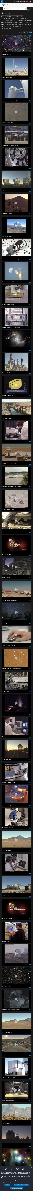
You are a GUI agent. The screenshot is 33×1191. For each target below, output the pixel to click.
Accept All (7, 1184)
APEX (22, 16)
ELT (28, 18)
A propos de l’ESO (11, 16)
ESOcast (3, 20)
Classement (25, 32)
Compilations (15, 18)
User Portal (22, 1)
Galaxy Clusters (17, 22)
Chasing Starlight (6, 18)
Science (17, 1)
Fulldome (3, 22)
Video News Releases (6, 28)
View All (3, 16)
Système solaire (5, 26)
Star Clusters (14, 26)
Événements (10, 20)
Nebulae (3, 24)
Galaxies (9, 22)
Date (31, 32)
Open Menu (5, 5)
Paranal (9, 24)
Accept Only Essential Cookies (21, 1184)
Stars (21, 26)
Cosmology (23, 18)
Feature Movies (28, 20)
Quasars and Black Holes (24, 24)
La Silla (25, 22)
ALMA (18, 16)
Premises (14, 24)
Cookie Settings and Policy (16, 1188)
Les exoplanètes (18, 20)
